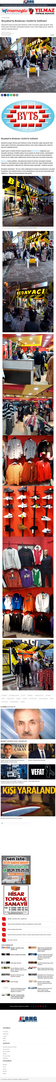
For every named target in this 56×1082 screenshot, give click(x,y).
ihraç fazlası (11, 698)
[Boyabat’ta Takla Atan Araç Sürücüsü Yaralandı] (5, 975)
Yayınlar (5, 1053)
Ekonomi (5, 1071)
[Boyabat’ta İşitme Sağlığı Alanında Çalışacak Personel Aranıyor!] (32, 981)
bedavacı (30, 695)
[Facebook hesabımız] (31, 1006)
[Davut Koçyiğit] (5, 981)
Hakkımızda (5, 1033)
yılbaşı (22, 701)
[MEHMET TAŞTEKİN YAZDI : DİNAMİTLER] (28, 724)
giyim (3, 698)
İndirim (18, 698)
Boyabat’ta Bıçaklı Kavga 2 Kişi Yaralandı (13, 5)
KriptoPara (5, 1058)
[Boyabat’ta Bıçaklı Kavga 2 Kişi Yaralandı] (28, 801)
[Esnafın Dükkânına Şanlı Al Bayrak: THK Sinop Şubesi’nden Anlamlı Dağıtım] (5, 968)
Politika (4, 1073)
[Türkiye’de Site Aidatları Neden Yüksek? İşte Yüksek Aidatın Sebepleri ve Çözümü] (5, 988)
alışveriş (4, 695)
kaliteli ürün (33, 698)
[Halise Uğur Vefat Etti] (41, 771)
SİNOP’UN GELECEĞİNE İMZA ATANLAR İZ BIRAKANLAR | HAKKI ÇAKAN (24, 924)
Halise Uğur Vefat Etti (12, 940)
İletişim (4, 1038)
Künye (4, 1040)
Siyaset (4, 1069)
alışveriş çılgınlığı (14, 695)
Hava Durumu (6, 1049)
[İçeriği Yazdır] (17, 95)
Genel (4, 1066)
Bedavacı (4, 161)
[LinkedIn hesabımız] (45, 1006)
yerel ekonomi (14, 701)
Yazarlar (5, 1036)
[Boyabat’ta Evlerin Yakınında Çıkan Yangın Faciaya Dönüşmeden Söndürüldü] (32, 988)
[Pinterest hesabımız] (40, 1006)
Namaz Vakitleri (6, 1051)
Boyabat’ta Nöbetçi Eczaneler (9, 1047)
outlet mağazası (44, 698)
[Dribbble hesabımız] (43, 1006)
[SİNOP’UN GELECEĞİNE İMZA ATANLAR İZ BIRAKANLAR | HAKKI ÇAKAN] (14, 751)
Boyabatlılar (35, 151)
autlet (23, 695)
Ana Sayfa (5, 1031)
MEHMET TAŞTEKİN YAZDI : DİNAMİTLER (17, 918)
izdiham (25, 698)
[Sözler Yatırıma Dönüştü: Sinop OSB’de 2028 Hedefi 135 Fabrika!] (32, 968)
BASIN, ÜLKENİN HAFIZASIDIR (15, 929)
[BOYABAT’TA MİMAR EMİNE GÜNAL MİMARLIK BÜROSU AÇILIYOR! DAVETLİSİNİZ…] (5, 995)
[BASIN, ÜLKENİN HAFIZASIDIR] (41, 751)
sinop (52, 698)
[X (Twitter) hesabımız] (33, 1006)
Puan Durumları (6, 1056)
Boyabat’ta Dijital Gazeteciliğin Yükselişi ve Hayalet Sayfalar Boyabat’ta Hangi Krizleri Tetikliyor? (29, 934)
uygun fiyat (5, 701)
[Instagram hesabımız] (35, 1006)
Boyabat (52, 35)
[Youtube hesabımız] (38, 1006)
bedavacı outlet (40, 695)
